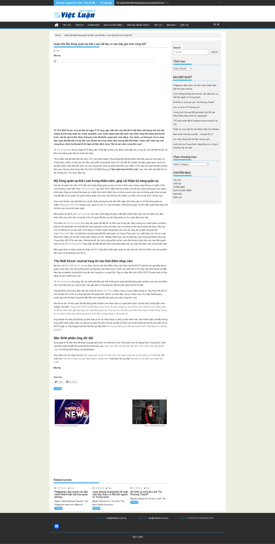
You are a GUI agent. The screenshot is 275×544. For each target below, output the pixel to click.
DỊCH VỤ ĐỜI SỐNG (113, 25)
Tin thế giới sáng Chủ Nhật (66, 426)
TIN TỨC (67, 25)
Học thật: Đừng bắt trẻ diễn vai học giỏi (191, 139)
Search (176, 47)
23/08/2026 (61, 488)
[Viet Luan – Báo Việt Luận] (56, 24)
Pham (58, 51)
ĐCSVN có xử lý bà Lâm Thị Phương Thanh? (194, 102)
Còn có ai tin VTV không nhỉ (186, 107)
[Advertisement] (111, 453)
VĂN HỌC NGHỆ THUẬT (137, 25)
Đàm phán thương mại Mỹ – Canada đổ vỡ (193, 134)
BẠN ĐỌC (171, 25)
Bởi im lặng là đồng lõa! (155, 426)
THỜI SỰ (79, 25)
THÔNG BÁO (93, 25)
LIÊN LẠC (184, 25)
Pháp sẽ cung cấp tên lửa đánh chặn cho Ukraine (196, 129)
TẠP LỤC (158, 25)
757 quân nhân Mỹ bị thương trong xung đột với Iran (140, 3)
